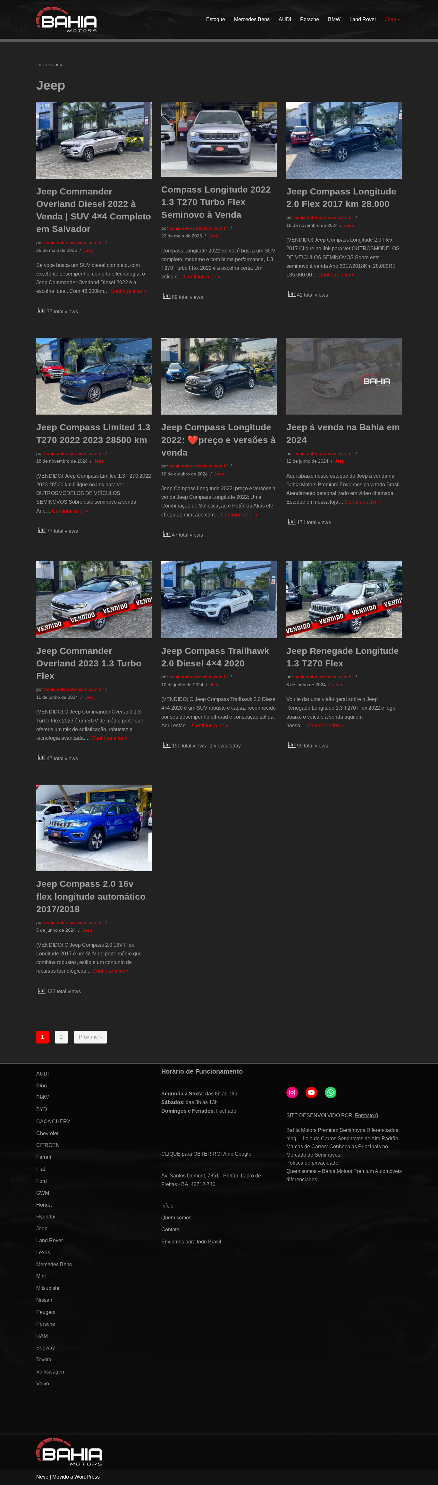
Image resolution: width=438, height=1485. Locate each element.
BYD (41, 1109)
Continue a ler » (128, 291)
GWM (42, 1193)
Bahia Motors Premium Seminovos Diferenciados (342, 1130)
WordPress (87, 1477)
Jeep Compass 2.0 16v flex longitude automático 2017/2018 (91, 896)
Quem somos (176, 1217)
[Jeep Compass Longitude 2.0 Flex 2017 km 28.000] (344, 140)
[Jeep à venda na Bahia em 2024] (344, 376)
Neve (42, 1477)
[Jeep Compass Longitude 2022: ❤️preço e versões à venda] (219, 376)
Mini (41, 1276)
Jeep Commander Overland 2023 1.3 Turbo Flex (88, 663)
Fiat (40, 1169)
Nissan (44, 1300)
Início (41, 64)
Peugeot (45, 1312)
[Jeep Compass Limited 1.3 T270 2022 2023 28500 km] (94, 376)
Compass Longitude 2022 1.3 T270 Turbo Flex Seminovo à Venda (216, 202)
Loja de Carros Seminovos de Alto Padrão (350, 1138)
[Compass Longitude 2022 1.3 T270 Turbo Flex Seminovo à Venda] (219, 139)
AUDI (285, 19)
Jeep (88, 250)
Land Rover (363, 19)
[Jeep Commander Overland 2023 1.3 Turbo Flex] (94, 599)
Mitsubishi (47, 1288)
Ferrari (43, 1157)
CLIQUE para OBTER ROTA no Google (206, 1154)
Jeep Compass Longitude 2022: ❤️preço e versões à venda (218, 439)
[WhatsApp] (330, 1092)
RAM (42, 1336)
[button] (399, 19)
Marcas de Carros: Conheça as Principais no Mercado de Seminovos (337, 1151)
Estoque (215, 19)
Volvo (42, 1383)
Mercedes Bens (252, 19)
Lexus (43, 1252)
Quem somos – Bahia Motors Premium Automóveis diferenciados (344, 1175)
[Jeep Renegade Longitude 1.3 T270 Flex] (344, 599)
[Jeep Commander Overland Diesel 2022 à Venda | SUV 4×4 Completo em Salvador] (94, 140)
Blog (41, 1085)
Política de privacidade (312, 1163)
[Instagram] (292, 1092)
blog (291, 1138)
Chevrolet (47, 1133)
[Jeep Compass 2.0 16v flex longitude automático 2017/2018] (94, 828)
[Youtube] (311, 1092)
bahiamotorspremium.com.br (73, 242)
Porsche (309, 19)
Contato (170, 1229)
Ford (41, 1181)
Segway (45, 1347)
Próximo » (90, 1037)
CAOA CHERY (53, 1121)
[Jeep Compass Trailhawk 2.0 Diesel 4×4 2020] (219, 599)
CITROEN (48, 1145)
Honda (44, 1205)
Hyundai (45, 1216)
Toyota (43, 1359)
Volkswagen (50, 1371)
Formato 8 (366, 1115)
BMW (334, 19)
